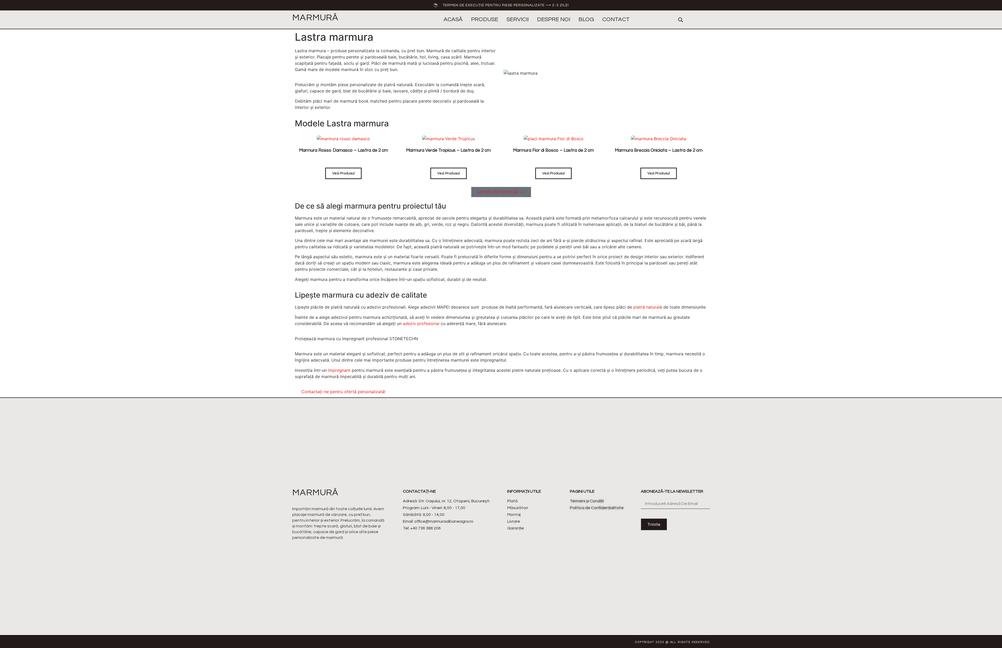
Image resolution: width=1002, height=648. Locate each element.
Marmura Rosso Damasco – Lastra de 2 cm (343, 150)
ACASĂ (453, 19)
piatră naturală (647, 307)
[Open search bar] (680, 19)
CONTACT (616, 19)
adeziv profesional (421, 323)
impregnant (339, 370)
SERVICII (517, 19)
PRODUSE (484, 19)
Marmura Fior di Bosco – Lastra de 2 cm (553, 150)
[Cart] (705, 20)
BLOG (586, 19)
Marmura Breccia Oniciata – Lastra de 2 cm (658, 150)
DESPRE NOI (553, 19)
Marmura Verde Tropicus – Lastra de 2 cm (448, 150)
